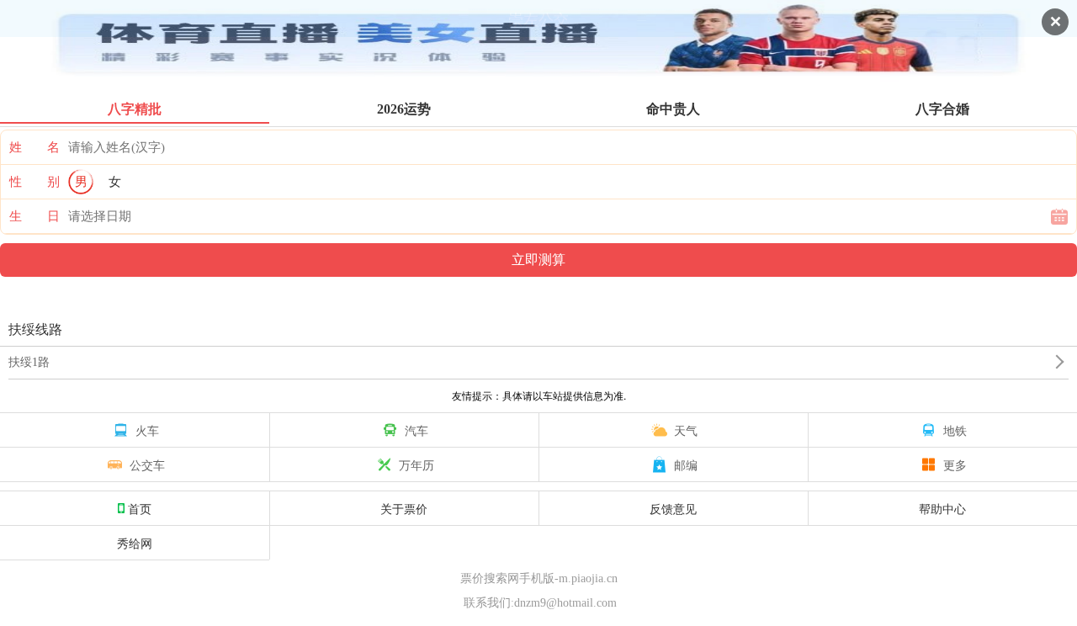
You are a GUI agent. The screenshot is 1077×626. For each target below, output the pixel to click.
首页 (139, 508)
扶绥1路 (29, 362)
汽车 (416, 430)
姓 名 (34, 147)
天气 (686, 430)
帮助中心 (942, 508)
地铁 (955, 430)
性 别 (34, 181)
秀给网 (134, 542)
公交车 (147, 464)
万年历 (416, 464)
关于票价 (403, 508)
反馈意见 (673, 508)
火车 (147, 430)
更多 (955, 464)
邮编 (686, 464)
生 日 (34, 216)
